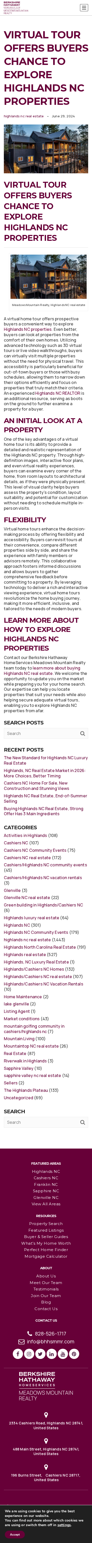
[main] (46, 574)
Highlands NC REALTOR (57, 393)
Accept (15, 1535)
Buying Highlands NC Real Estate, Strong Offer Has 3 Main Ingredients (43, 811)
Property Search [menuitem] (46, 1223)
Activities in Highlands (25, 835)
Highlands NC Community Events (36, 932)
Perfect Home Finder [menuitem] (46, 1249)
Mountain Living (19, 1038)
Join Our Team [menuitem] (46, 1295)
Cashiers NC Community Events (35, 850)
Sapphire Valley (18, 1068)
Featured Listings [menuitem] (46, 1230)
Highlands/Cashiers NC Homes (34, 969)
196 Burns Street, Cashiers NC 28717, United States (46, 1477)
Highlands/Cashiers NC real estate (38, 976)
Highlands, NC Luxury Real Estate (36, 962)
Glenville (12, 890)
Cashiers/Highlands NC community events (45, 865)
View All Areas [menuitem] (46, 1203)
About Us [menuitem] (46, 1276)
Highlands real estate (25, 954)
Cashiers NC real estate (27, 857)
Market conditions (22, 1019)
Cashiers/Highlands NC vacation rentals (43, 877)
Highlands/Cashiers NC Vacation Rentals (43, 984)
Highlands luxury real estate (31, 918)
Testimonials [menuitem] (46, 1289)
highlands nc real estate (24, 116)
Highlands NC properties (28, 329)
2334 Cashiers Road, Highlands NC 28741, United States (46, 1425)
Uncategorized (18, 1097)
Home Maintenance (23, 997)
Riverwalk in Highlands (25, 1061)
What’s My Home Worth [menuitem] (46, 1243)
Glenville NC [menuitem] (46, 1197)
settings (64, 1525)
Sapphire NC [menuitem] (46, 1190)
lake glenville (16, 1004)
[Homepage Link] (46, 1386)
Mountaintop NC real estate (31, 1046)
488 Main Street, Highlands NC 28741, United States (46, 1451)
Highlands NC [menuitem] (46, 1171)
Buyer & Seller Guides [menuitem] (46, 1236)
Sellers (11, 1083)
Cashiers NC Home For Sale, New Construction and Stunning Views (37, 785)
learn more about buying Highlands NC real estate (42, 670)
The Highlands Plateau (26, 1090)
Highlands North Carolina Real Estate (40, 947)
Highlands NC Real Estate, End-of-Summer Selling (45, 798)
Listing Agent (17, 1011)
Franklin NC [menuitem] (46, 1184)
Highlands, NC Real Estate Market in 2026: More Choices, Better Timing (45, 773)
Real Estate (15, 1053)
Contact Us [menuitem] (45, 1308)
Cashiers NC (16, 843)
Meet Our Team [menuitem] (46, 1282)
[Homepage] (16, 8)
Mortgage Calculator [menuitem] (46, 1256)
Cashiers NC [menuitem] (46, 1177)
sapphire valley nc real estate (32, 1075)
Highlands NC (17, 925)
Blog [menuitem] (46, 1302)
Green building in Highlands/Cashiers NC (43, 905)
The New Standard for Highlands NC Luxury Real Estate (46, 760)
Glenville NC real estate (27, 897)
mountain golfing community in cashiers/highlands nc (34, 1028)
